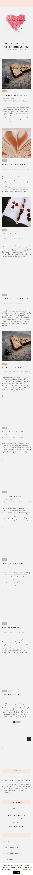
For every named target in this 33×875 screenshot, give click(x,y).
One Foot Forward (12, 563)
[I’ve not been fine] (16, 346)
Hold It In (5, 841)
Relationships (7, 101)
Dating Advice (7, 100)
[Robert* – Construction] (16, 277)
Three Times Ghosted (13, 496)
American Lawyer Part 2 (15, 164)
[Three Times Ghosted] (16, 475)
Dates (4, 169)
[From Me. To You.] (16, 673)
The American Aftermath (15, 95)
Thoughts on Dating (20, 101)
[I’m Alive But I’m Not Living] (16, 410)
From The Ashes (10, 627)
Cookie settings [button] (25, 869)
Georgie (7, 103)
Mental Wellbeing (20, 100)
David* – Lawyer (8, 859)
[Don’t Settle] (16, 212)
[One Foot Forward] (16, 542)
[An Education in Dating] (16, 23)
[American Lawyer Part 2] (16, 143)
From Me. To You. (11, 695)
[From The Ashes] (16, 606)
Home (9, 49)
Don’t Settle (9, 234)
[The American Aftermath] (16, 74)
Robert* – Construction (15, 299)
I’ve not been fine (12, 368)
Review (15, 822)
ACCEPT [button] (16, 872)
